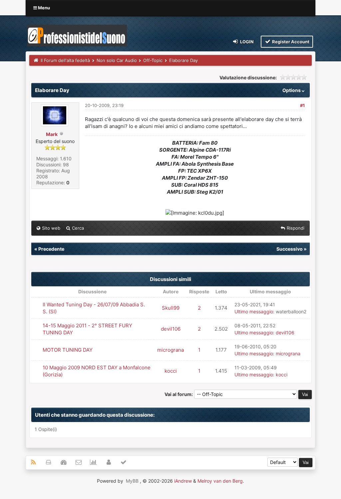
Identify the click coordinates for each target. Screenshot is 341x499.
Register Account (290, 41)
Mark (52, 134)
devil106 (170, 329)
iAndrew (183, 481)
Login (246, 41)
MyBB (132, 481)
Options (292, 90)
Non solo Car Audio (117, 60)
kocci (171, 371)
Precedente (51, 249)
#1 (302, 105)
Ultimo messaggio (253, 311)
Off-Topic (153, 60)
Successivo (289, 249)
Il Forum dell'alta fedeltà (65, 60)
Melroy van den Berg (220, 481)
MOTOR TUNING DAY (68, 350)
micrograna (170, 350)
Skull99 (170, 308)
